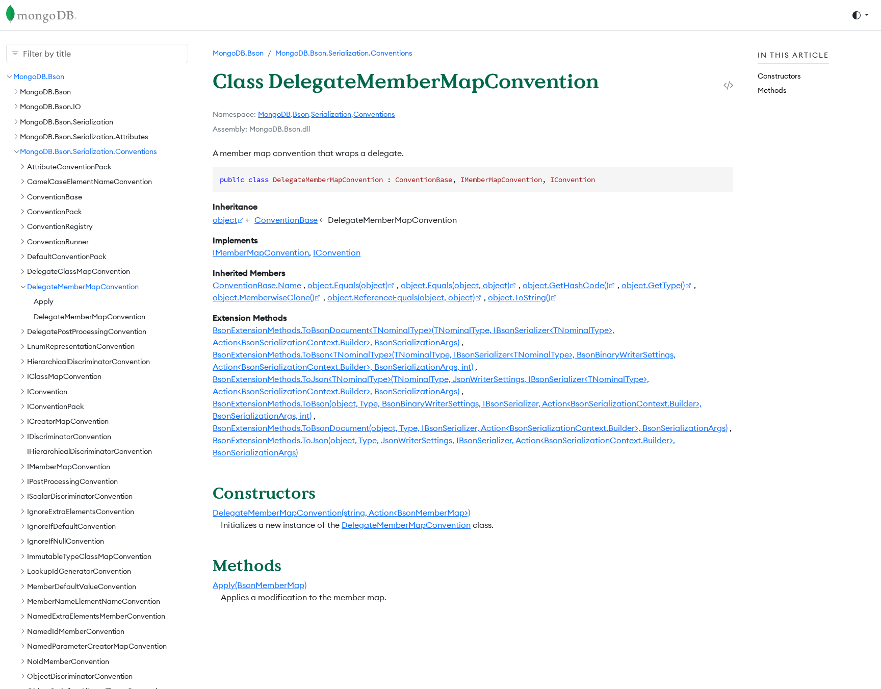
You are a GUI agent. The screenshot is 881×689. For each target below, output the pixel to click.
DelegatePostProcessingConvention (86, 331)
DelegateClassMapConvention (78, 271)
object (225, 220)
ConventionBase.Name (257, 285)
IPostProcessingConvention (72, 481)
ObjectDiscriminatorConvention (80, 676)
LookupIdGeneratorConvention (79, 571)
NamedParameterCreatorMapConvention (97, 646)
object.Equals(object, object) (455, 285)
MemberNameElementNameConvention (93, 601)
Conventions (374, 114)
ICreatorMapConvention (68, 421)
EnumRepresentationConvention (81, 346)
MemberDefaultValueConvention (81, 586)
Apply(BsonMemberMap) (259, 585)
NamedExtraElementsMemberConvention (96, 616)
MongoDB (274, 114)
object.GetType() (653, 285)
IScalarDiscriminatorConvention (80, 496)
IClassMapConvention (64, 376)
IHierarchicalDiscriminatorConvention (89, 451)
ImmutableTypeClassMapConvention (89, 555)
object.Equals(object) (347, 285)
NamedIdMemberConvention (75, 630)
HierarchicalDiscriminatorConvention (88, 361)
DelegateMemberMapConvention (83, 286)
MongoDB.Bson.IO (50, 106)
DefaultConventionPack (67, 256)
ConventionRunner (58, 241)
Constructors (779, 76)
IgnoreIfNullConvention (65, 541)
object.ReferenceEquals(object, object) (401, 297)
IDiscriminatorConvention (69, 436)
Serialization (331, 114)
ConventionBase (54, 196)
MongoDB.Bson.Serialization (66, 121)
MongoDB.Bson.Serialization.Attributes (84, 136)
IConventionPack (55, 406)
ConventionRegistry (60, 226)
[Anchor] (327, 492)
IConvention (47, 391)
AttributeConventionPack (69, 166)
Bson (301, 114)
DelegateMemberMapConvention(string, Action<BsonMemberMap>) (341, 512)
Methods (772, 89)
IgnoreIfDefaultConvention (71, 526)
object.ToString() (519, 297)
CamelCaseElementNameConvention (89, 181)
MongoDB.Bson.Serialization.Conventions (88, 151)
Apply (44, 301)
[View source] (728, 85)
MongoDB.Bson (38, 76)
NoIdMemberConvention (68, 661)
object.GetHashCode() (565, 285)
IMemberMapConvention (68, 466)
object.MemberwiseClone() (263, 297)
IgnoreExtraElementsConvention (80, 511)
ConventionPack (54, 211)
